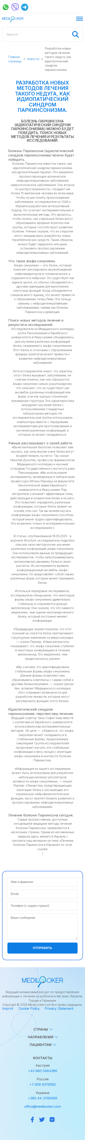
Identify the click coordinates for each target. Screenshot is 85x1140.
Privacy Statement (59, 1008)
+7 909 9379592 (42, 1084)
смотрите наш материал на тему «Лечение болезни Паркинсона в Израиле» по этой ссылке (42, 845)
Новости (33, 59)
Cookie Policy (29, 1008)
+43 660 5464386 (42, 1070)
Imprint (7, 1008)
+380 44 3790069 (42, 1098)
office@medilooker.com (42, 1106)
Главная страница (14, 59)
